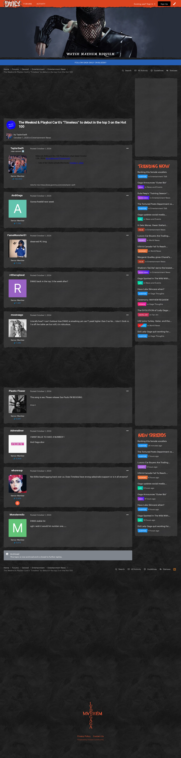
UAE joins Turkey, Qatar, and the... (155, 320)
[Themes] (174, 3)
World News (154, 240)
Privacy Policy (83, 735)
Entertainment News (41, 137)
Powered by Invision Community (90, 739)
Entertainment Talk (158, 176)
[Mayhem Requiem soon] (90, 32)
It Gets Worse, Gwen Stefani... (153, 225)
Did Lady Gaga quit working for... (154, 331)
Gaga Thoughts (157, 293)
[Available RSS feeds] (174, 569)
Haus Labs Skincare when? (151, 288)
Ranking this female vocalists (152, 171)
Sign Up (164, 3)
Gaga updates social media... (152, 214)
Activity (41, 3)
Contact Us (98, 735)
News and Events (154, 186)
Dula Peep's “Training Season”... (153, 193)
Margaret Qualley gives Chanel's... (155, 256)
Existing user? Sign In (144, 3)
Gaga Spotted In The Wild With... (154, 278)
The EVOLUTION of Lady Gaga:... (154, 310)
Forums (27, 3)
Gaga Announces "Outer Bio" (152, 182)
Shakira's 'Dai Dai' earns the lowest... (156, 267)
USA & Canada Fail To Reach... (153, 246)
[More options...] (127, 148)
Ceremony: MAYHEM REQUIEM (153, 299)
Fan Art (155, 314)
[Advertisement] (68, 95)
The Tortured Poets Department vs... (156, 203)
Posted (40, 148)
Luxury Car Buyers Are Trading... (154, 235)
